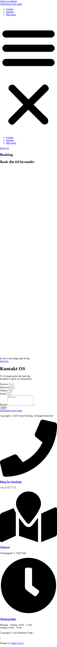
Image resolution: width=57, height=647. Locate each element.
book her (4, 361)
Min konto (11, 14)
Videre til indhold (8, 1)
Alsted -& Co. (17, 643)
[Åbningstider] (28, 613)
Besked (4, 404)
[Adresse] (28, 541)
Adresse (5, 547)
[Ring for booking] (28, 476)
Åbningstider (8, 619)
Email (3, 393)
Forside (9, 9)
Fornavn (4, 384)
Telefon (4, 390)
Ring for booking (11, 481)
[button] (28, 76)
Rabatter (10, 12)
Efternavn (5, 387)
